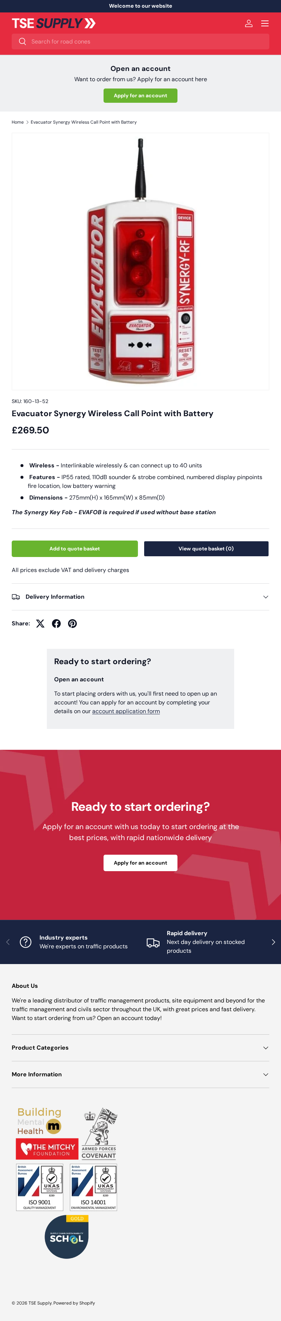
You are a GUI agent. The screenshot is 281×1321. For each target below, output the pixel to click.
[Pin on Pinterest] (72, 624)
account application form (126, 711)
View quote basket (206, 548)
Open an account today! (129, 1018)
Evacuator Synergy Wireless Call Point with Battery (84, 122)
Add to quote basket (74, 548)
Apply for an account (140, 95)
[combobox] (140, 41)
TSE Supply (40, 1303)
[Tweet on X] (40, 624)
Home (18, 122)
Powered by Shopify (74, 1303)
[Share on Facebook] (56, 624)
